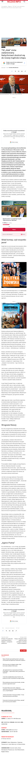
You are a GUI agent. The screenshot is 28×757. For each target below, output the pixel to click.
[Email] (18, 71)
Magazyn (10, 6)
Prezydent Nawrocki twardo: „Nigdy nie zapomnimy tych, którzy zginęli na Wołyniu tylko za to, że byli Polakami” (14, 689)
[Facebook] (11, 71)
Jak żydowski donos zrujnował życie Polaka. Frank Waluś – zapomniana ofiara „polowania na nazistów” (14, 671)
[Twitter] (15, 71)
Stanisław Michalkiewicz (13, 67)
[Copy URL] (25, 71)
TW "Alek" (18, 628)
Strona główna (4, 6)
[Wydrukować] (21, 71)
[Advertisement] (14, 23)
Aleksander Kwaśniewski (10, 628)
